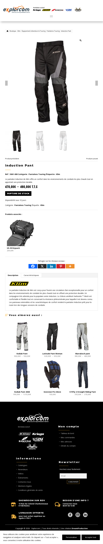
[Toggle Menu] (51, 16)
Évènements (23, 478)
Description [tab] (13, 275)
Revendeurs (23, 469)
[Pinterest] (60, 266)
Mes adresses (66, 441)
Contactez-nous (24, 482)
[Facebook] (33, 266)
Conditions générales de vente (30, 490)
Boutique (13, 31)
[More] (70, 266)
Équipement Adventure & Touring (33, 31)
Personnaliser (71, 537)
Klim (18, 31)
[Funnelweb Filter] (78, 10)
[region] (51, 537)
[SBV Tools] (69, 10)
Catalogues (22, 465)
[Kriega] (37, 10)
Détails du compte (68, 446)
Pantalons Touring (53, 31)
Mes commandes (68, 437)
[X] (42, 266)
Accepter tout (90, 537)
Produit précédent (12, 158)
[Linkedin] (51, 266)
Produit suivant (92, 158)
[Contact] (78, 513)
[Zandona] (57, 10)
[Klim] (46, 10)
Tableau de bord (67, 433)
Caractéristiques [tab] (31, 275)
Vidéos (20, 473)
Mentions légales (25, 486)
